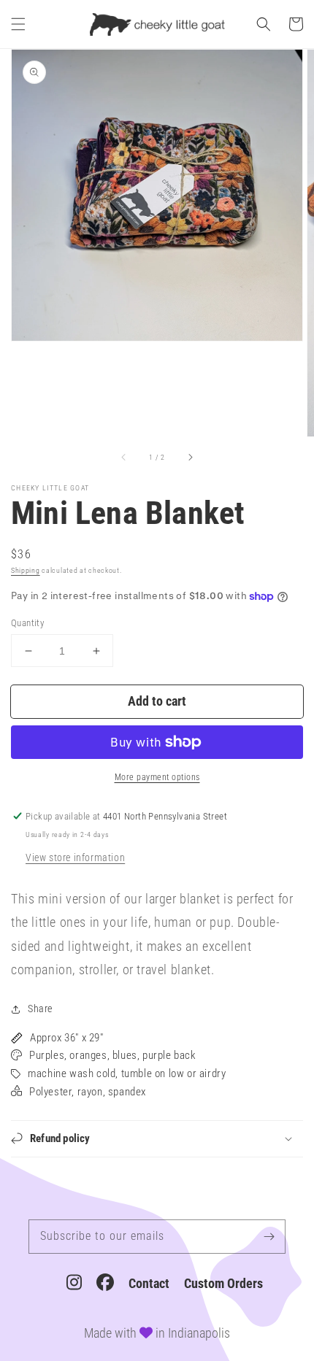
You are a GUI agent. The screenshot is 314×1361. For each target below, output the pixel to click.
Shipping (25, 570)
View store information (75, 857)
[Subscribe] (269, 1236)
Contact (149, 1283)
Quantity (27, 622)
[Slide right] (190, 457)
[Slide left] (124, 457)
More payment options (157, 777)
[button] (18, 24)
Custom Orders (223, 1283)
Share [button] (40, 1008)
